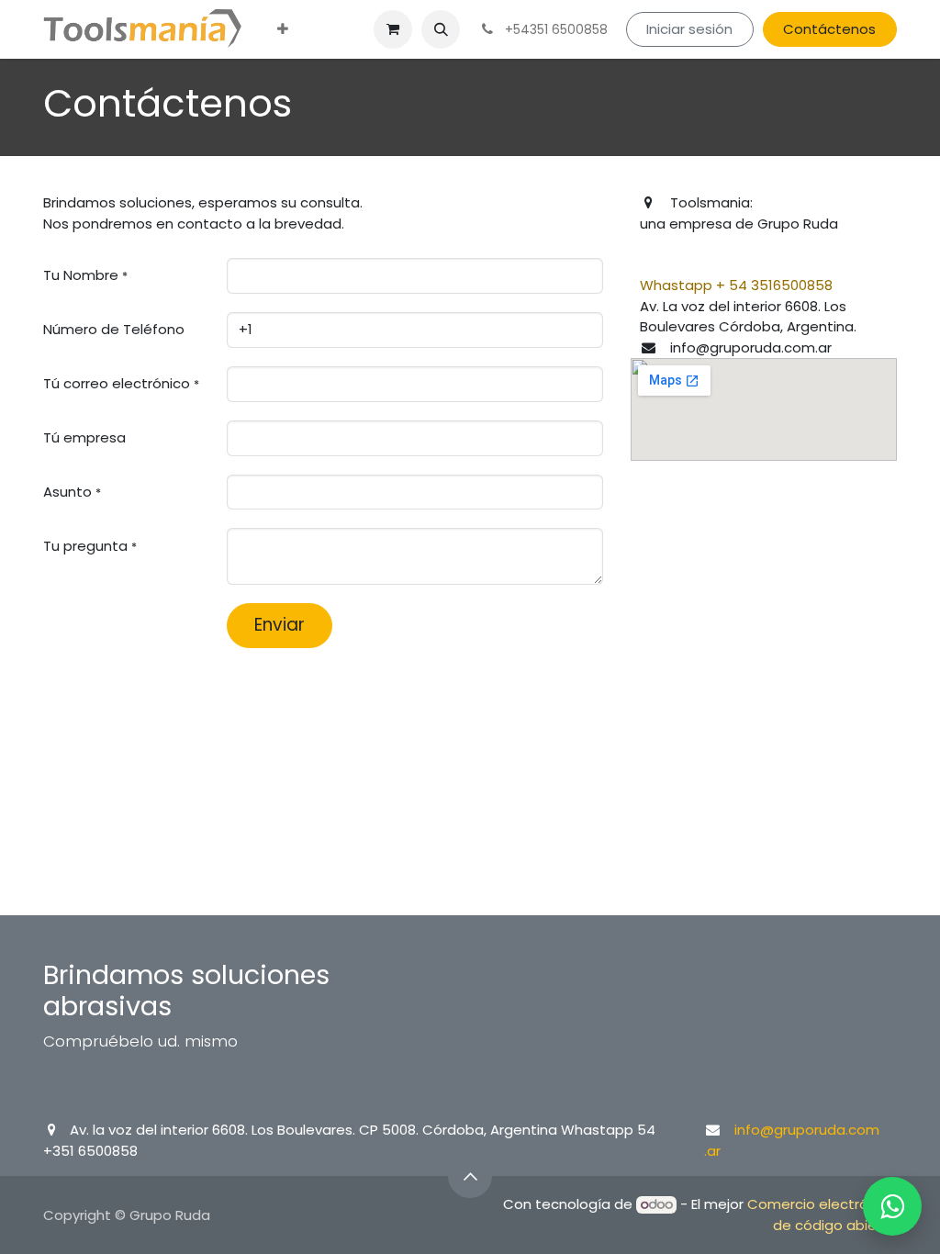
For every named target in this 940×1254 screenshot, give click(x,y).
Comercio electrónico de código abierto (822, 1214)
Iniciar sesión (689, 29)
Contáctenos (829, 29)
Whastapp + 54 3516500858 (736, 285)
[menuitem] (283, 30)
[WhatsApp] (892, 1206)
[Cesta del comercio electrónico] (393, 29)
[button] (440, 29)
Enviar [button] (279, 624)
